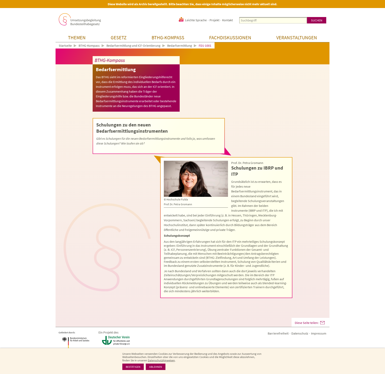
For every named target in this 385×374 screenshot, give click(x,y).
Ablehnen (155, 367)
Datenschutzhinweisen (161, 360)
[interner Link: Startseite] (80, 19)
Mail (322, 322)
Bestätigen (133, 367)
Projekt (214, 20)
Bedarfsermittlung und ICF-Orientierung (133, 45)
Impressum (318, 333)
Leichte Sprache (196, 20)
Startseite (65, 46)
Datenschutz (299, 333)
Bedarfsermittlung (179, 45)
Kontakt (227, 20)
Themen (77, 37)
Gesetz (119, 37)
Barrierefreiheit (278, 333)
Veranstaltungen (296, 37)
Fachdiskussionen (230, 37)
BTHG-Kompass (168, 37)
